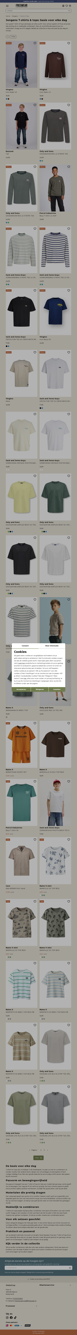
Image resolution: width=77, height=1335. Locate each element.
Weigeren (40, 689)
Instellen (56, 689)
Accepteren (21, 689)
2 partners (21, 663)
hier (25, 678)
